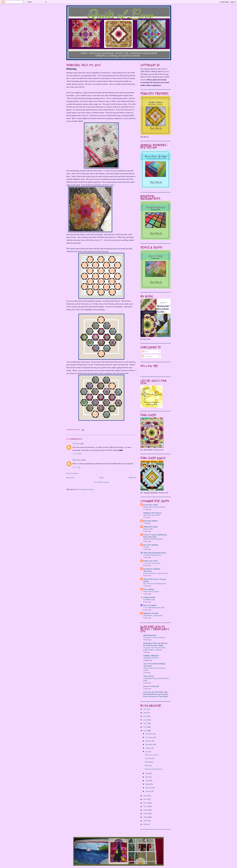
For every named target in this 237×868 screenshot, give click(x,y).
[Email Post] (82, 429)
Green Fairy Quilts (150, 504)
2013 (145, 799)
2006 (145, 824)
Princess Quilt (148, 529)
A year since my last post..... (152, 563)
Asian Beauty (150, 758)
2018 (145, 720)
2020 (145, 712)
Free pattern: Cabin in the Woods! (154, 637)
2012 (145, 803)
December (149, 733)
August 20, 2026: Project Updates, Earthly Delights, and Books (154, 648)
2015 (145, 730)
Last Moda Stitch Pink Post (152, 555)
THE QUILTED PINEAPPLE (154, 552)
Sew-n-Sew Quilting (150, 544)
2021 (145, 709)
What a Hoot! (148, 676)
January (149, 791)
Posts (146, 351)
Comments (148, 356)
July (147, 751)
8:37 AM (77, 467)
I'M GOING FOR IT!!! (151, 658)
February (149, 787)
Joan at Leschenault (151, 686)
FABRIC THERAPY (151, 655)
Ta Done (146, 547)
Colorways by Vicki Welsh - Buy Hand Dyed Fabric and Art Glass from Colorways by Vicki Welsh (155, 694)
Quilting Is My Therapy (152, 512)
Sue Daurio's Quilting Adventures (151, 569)
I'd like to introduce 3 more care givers (155, 573)
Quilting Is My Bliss (151, 613)
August (148, 748)
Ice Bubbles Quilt (149, 599)
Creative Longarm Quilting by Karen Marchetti (155, 535)
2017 (145, 723)
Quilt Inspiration (149, 635)
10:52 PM (77, 453)
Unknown (76, 443)
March (148, 784)
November (150, 737)
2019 (145, 716)
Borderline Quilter (150, 520)
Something (149, 762)
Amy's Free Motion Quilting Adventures (154, 664)
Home (101, 477)
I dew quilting (148, 589)
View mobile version (101, 482)
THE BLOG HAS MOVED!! (153, 539)
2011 (145, 806)
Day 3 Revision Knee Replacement (154, 583)
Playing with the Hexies (154, 769)
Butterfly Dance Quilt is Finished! (154, 507)
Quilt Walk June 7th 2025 (151, 515)
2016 (145, 727)
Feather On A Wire (150, 560)
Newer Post (70, 477)
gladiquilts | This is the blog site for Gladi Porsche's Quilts (155, 644)
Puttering (71, 69)
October (149, 741)
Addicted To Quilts (150, 526)
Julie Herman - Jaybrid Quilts (153, 615)
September (150, 744)
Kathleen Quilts (149, 597)
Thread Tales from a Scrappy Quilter (154, 580)
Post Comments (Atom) (85, 489)
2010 (145, 810)
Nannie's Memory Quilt (151, 591)
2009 (145, 813)
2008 (145, 817)
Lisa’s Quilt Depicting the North (153, 607)
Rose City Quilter (150, 605)
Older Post (132, 477)
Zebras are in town (151, 754)
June (147, 773)
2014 (145, 795)
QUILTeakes (77, 460)
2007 (145, 820)
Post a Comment (72, 473)
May (147, 777)
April (148, 780)
